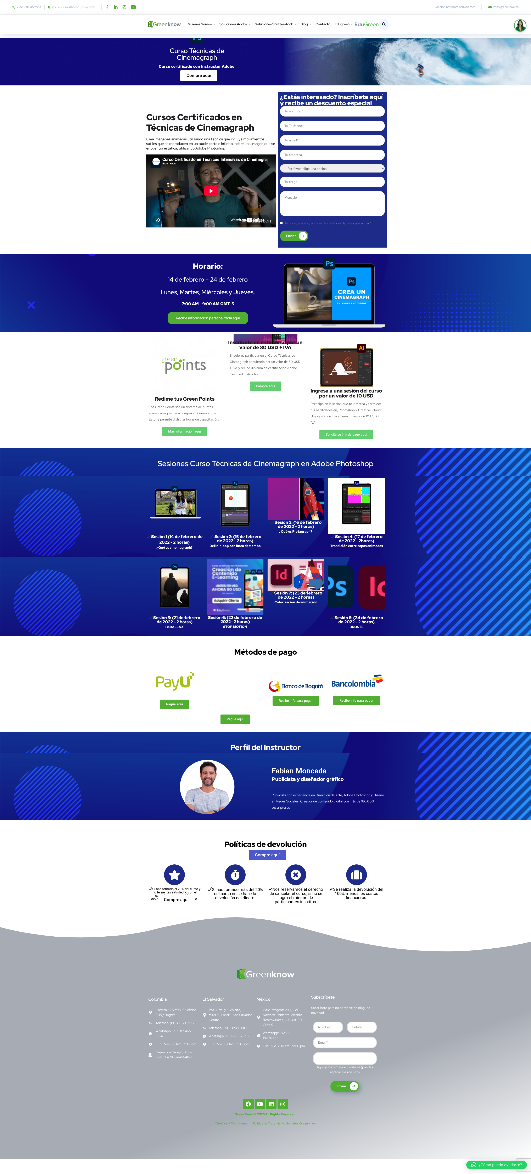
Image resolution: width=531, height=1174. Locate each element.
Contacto (322, 24)
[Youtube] (133, 7)
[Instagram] (124, 7)
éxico (263, 999)
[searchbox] (317, 1059)
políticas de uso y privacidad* (350, 223)
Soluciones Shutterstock (274, 24)
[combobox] (345, 1058)
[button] (496, 1165)
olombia (157, 999)
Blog (304, 24)
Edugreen (342, 24)
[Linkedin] (271, 1104)
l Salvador (213, 999)
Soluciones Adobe (233, 24)
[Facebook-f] (107, 7)
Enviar (291, 236)
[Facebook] (248, 1104)
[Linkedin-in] (116, 7)
